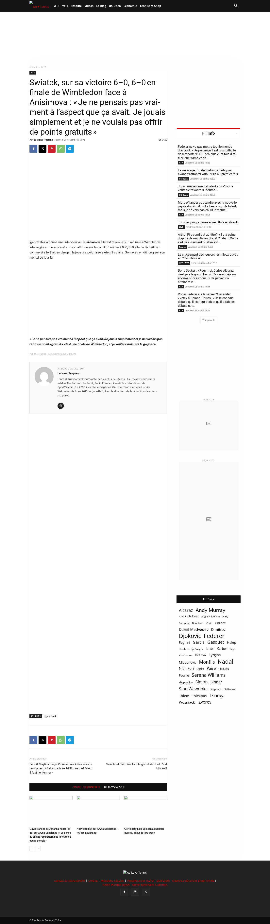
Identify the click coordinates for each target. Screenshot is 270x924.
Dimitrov (218, 629)
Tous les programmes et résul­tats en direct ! (208, 222)
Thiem (184, 696)
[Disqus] (98, 557)
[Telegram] (70, 149)
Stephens (216, 689)
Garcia (199, 642)
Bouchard (198, 623)
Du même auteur (114, 787)
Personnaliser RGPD (140, 880)
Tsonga (217, 695)
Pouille (184, 676)
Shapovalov (186, 682)
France (182, 247)
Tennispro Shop (150, 6)
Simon (201, 682)
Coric (209, 623)
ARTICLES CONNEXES (85, 787)
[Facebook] (33, 149)
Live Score (163, 880)
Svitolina (230, 689)
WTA (65, 6)
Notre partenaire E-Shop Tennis (193, 880)
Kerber (222, 649)
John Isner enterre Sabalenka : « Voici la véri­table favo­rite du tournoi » (205, 188)
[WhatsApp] (61, 149)
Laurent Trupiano (43, 139)
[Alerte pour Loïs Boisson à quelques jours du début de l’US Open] (145, 811)
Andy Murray (210, 610)
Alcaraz (186, 610)
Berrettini (184, 623)
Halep (231, 642)
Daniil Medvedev (193, 629)
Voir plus (207, 320)
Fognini (184, 642)
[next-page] (38, 848)
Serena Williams (209, 675)
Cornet (220, 623)
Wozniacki (187, 702)
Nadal (225, 661)
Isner (210, 648)
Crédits (93, 880)
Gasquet (215, 642)
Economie (130, 6)
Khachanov (185, 655)
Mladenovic (187, 662)
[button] (236, 6)
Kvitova (200, 655)
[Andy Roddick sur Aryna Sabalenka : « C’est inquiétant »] (98, 811)
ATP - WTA (184, 263)
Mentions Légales (112, 880)
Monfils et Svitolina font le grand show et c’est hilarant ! (136, 766)
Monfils (207, 662)
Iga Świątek (50, 716)
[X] (42, 149)
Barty (225, 616)
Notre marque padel (116, 885)
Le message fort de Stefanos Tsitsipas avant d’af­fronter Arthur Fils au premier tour (208, 172)
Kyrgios (215, 655)
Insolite (76, 6)
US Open (115, 6)
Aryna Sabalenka (188, 616)
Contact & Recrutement (69, 880)
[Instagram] (135, 892)
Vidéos (88, 6)
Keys (232, 648)
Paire (211, 668)
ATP (56, 6)
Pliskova (224, 669)
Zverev (204, 702)
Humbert (184, 649)
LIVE (181, 227)
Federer (214, 636)
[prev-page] (31, 848)
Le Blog (101, 6)
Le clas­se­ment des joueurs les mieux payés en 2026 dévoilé (208, 256)
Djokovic (190, 636)
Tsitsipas (199, 696)
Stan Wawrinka (193, 689)
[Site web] (61, 406)
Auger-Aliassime (210, 616)
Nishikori (186, 668)
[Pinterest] (52, 149)
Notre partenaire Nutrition (149, 885)
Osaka (200, 669)
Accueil (33, 67)
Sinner (216, 682)
